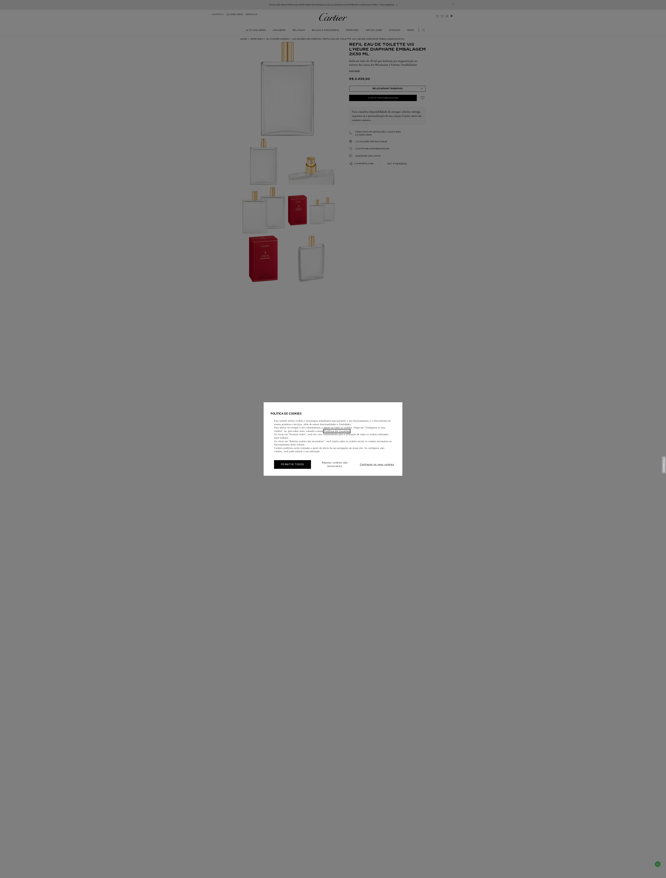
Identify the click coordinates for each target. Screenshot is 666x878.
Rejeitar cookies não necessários (335, 464)
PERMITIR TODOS (292, 464)
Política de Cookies (337, 431)
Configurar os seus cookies (377, 464)
